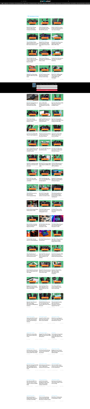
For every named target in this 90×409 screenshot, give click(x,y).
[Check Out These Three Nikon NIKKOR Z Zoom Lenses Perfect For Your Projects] (45, 280)
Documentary (26, 3)
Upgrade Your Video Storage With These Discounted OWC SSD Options (45, 335)
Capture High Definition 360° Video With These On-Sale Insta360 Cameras (32, 150)
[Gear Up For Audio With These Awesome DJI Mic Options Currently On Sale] (45, 187)
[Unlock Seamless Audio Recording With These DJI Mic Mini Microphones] (45, 21)
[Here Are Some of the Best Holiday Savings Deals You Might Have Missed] (32, 218)
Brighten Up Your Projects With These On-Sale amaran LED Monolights (57, 351)
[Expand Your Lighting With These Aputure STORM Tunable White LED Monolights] (57, 68)
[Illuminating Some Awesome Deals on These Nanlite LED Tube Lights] (32, 264)
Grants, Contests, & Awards (81, 3)
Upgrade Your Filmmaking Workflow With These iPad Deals (32, 75)
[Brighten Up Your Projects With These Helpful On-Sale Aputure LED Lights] (32, 280)
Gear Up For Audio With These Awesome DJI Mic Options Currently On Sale (44, 194)
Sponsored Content (30, 213)
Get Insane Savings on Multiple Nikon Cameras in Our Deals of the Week (32, 398)
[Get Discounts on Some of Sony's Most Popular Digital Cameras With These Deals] (32, 344)
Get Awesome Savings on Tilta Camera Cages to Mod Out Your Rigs (57, 382)
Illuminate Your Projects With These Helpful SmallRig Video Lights (45, 164)
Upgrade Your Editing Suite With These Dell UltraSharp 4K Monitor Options (57, 179)
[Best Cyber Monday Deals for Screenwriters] (45, 233)
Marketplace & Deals (42, 117)
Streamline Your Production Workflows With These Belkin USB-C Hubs (57, 43)
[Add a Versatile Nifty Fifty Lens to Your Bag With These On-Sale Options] (45, 172)
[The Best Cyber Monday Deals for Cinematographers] (32, 233)
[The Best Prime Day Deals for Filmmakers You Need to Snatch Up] (57, 52)
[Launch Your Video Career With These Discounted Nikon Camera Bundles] (45, 312)
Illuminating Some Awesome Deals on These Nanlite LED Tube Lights (32, 271)
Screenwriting (12, 3)
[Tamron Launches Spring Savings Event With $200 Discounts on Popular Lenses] (45, 391)
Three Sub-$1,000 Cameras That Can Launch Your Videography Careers (44, 210)
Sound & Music (74, 3)
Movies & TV (40, 3)
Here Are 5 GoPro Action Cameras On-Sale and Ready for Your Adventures (57, 366)
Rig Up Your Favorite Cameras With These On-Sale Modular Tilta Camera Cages (45, 271)
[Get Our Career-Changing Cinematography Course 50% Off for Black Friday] (45, 406)
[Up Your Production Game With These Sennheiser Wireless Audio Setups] (45, 68)
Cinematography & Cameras (19, 3)
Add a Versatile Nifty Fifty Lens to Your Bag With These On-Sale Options (44, 179)
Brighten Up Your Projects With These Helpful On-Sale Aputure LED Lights (32, 287)
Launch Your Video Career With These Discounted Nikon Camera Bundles (44, 319)
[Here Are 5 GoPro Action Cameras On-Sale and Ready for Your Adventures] (57, 359)
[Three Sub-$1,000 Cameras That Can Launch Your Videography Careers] (45, 203)
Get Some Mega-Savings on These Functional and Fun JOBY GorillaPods (57, 164)
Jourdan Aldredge (55, 339)
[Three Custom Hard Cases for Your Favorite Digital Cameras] (57, 406)
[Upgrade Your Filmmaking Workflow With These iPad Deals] (32, 68)
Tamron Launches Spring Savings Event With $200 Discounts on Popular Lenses (45, 398)
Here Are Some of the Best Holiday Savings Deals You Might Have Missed (32, 225)
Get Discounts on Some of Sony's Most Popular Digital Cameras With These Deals (32, 351)
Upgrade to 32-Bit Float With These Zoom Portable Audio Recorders (32, 164)
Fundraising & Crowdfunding (67, 3)
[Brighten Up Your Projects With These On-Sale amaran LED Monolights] (57, 344)
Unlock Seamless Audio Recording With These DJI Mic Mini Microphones (44, 28)
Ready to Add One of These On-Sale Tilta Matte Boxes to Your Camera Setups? (57, 28)
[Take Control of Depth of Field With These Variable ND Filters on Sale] (45, 52)
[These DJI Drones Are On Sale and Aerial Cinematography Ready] (32, 187)
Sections (24, 1)
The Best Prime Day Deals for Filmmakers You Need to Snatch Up (57, 59)
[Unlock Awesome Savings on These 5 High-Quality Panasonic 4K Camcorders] (45, 359)
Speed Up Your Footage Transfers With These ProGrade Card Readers (31, 28)
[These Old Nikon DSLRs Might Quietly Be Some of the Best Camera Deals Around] (32, 36)
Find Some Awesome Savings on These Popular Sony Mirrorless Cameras (45, 135)
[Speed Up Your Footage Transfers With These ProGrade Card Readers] (32, 21)
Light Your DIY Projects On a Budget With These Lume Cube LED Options (44, 120)
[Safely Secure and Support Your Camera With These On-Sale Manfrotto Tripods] (57, 312)
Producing (45, 3)
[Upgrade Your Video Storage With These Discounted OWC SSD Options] (45, 328)
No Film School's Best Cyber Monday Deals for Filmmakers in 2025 (44, 225)
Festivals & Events (59, 3)
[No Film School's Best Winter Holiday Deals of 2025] (32, 203)
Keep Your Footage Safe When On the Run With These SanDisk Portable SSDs (57, 120)
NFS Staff (29, 31)
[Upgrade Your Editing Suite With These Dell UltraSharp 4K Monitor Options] (57, 172)
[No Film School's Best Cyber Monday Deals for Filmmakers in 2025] (45, 218)
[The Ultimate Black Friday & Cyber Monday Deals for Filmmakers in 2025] (57, 218)
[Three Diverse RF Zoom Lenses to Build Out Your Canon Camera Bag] (57, 280)
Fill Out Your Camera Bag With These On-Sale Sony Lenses (32, 335)
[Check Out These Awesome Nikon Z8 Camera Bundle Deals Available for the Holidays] (45, 248)
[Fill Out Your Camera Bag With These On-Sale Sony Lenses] (32, 328)
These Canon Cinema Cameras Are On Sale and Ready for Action (32, 120)
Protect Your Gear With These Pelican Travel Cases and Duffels (32, 179)
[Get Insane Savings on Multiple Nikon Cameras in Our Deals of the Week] (32, 391)
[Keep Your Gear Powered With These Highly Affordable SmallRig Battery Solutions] (32, 296)
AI (3, 3)
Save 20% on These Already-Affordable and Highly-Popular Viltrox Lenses (57, 240)
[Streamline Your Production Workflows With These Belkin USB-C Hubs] (57, 36)
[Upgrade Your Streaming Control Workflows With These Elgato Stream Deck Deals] (45, 36)
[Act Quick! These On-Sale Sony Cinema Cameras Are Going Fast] (57, 203)
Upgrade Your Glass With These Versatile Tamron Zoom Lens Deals (57, 135)
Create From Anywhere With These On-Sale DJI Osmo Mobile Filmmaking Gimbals (57, 255)
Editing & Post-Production (34, 3)
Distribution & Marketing (52, 3)
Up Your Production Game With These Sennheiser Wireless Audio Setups (44, 75)
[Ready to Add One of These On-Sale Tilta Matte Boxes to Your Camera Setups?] (57, 21)
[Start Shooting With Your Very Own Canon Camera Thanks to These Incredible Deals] (32, 375)
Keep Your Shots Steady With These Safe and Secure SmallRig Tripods (57, 104)
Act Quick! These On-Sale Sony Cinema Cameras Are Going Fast (57, 210)
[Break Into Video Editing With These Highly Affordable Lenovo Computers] (57, 264)
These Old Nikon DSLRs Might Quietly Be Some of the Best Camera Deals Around (32, 43)
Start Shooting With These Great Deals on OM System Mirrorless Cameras (57, 150)
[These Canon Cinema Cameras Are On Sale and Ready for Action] (32, 113)
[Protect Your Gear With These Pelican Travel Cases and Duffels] (32, 172)
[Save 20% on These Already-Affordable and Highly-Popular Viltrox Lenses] (57, 233)
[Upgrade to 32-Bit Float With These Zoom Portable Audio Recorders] (32, 157)
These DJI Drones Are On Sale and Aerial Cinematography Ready (32, 194)
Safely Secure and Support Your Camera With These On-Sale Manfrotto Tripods (57, 319)
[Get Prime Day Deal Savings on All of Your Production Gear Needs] (45, 344)
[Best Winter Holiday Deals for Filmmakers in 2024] (57, 391)
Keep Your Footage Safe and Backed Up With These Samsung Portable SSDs (32, 104)
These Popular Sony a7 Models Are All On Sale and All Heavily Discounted (32, 255)
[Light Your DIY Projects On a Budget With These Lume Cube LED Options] (45, 113)
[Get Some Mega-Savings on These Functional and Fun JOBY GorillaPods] (57, 157)
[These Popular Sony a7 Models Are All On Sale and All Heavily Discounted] (32, 248)
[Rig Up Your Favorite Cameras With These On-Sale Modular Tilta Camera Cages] (45, 264)
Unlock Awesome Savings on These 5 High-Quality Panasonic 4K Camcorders (45, 366)
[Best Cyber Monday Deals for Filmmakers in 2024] (32, 406)
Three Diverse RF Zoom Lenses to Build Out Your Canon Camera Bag (56, 287)
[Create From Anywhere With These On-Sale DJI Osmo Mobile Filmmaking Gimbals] (57, 248)
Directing (7, 3)
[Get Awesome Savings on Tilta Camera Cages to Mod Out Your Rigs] (57, 375)
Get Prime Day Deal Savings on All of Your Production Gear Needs (44, 351)
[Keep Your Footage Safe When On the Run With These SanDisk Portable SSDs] (57, 113)
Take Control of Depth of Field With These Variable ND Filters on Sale (45, 59)
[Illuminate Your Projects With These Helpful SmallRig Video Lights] (45, 157)
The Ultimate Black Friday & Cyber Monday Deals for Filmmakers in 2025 (57, 225)
